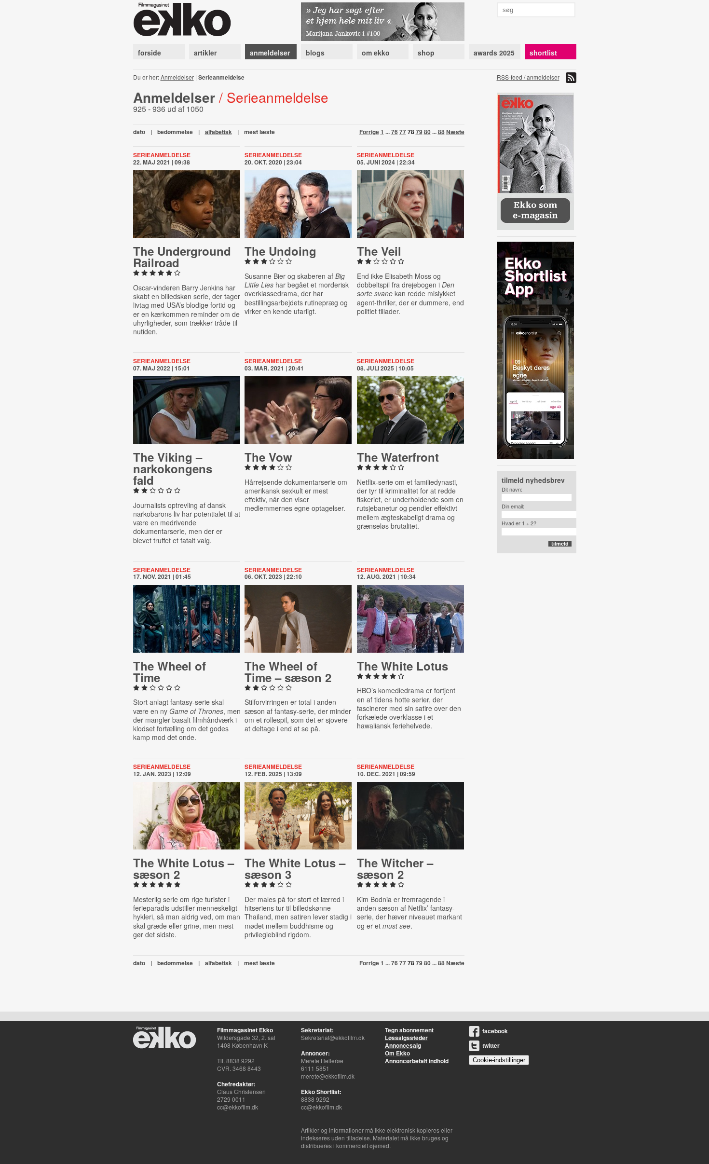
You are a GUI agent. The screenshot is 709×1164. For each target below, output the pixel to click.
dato (139, 131)
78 (411, 131)
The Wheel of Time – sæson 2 (288, 671)
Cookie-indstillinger (499, 1060)
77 (402, 131)
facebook (495, 1031)
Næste (455, 131)
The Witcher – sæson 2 (395, 868)
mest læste (259, 131)
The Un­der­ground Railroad (182, 257)
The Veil (379, 251)
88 (441, 131)
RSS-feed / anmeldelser (528, 77)
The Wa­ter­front (398, 457)
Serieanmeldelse (162, 154)
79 (419, 131)
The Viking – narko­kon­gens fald (172, 468)
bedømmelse (175, 131)
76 (394, 131)
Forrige (369, 131)
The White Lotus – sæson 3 (295, 868)
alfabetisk (218, 131)
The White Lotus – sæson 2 (183, 868)
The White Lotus (402, 665)
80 (427, 131)
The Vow (268, 457)
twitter (491, 1045)
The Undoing (280, 251)
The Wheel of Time (169, 671)
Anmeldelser (177, 77)
